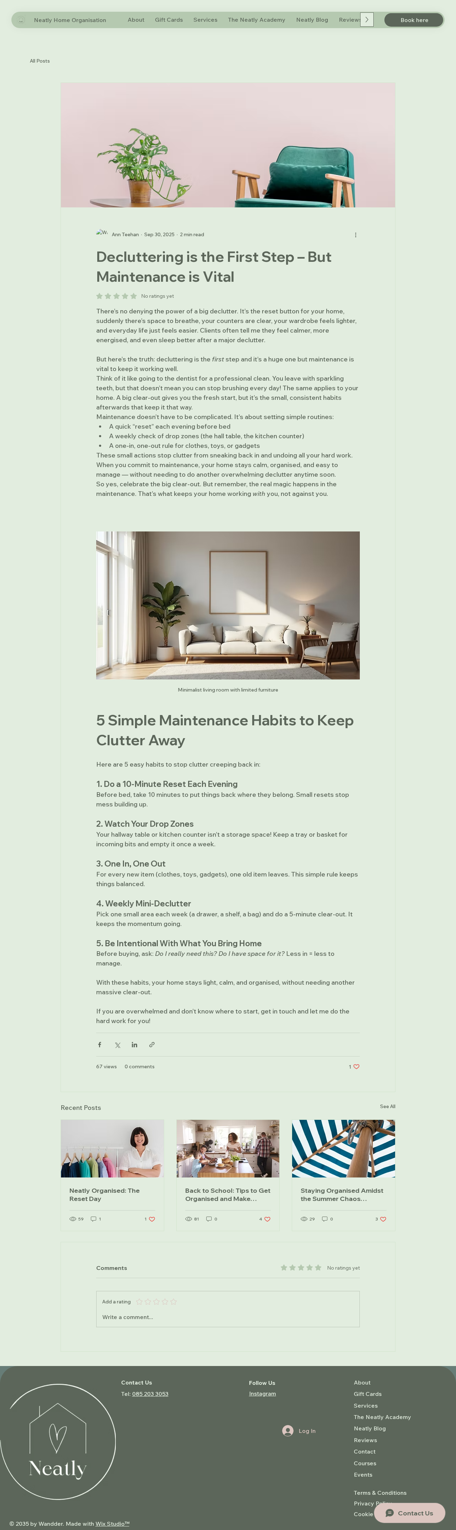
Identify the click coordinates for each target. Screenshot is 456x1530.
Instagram (262, 1393)
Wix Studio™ (112, 1523)
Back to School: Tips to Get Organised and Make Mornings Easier (227, 1194)
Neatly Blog (370, 1428)
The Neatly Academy (382, 1416)
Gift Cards (368, 1393)
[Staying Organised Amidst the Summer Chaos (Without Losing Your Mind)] (343, 1148)
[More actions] (355, 234)
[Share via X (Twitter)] (117, 1044)
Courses (365, 1463)
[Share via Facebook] (99, 1044)
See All (387, 1106)
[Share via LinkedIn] (134, 1044)
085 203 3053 (150, 1393)
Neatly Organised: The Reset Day (104, 1194)
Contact (364, 1451)
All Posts (40, 61)
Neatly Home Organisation (70, 19)
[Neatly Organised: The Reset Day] (112, 1148)
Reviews (365, 1440)
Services (366, 1405)
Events (363, 1474)
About (362, 1382)
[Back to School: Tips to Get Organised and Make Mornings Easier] (228, 1148)
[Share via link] (152, 1044)
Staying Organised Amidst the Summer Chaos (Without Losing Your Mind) (343, 1194)
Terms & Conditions (380, 1492)
